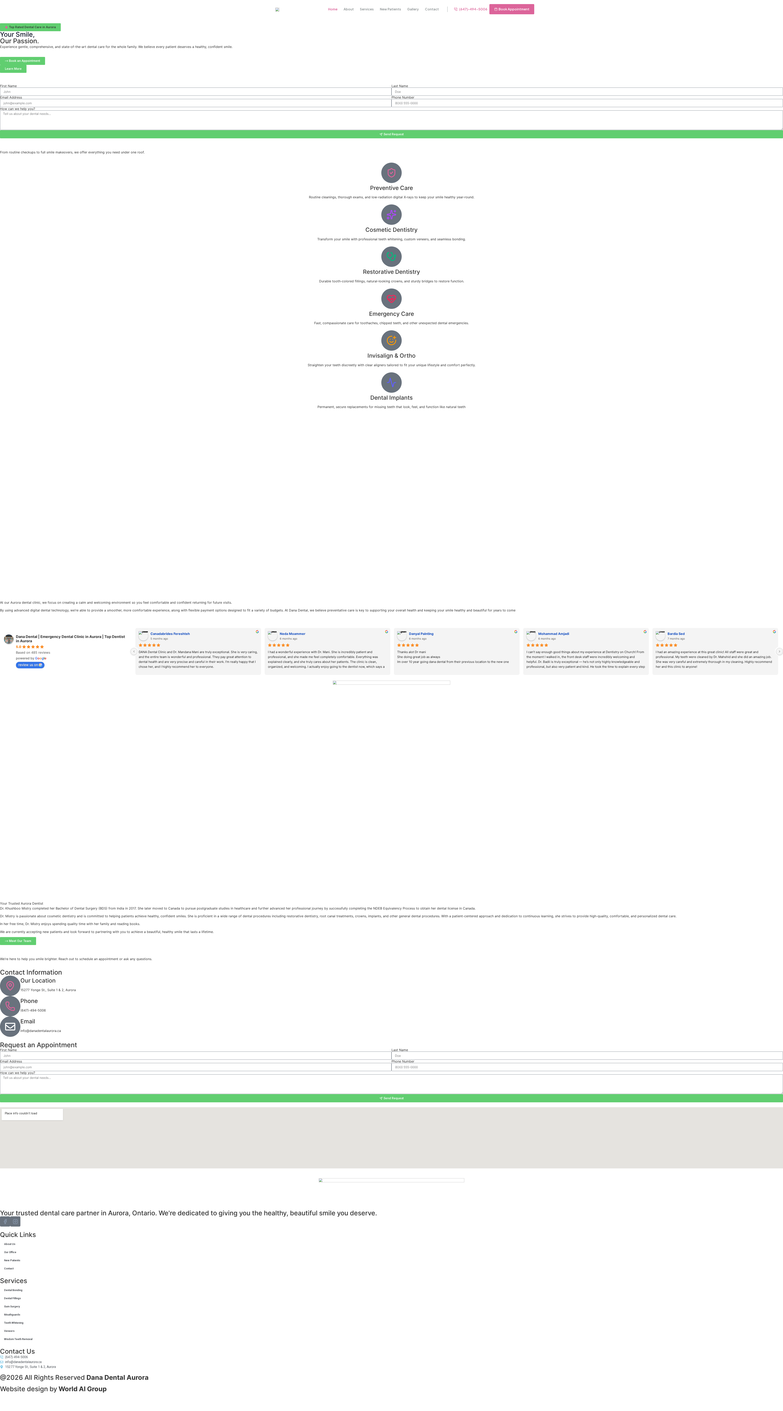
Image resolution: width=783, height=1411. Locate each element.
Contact (432, 9)
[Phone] (10, 1006)
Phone (29, 1000)
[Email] (10, 1026)
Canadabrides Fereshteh (170, 634)
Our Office (10, 1252)
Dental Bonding (13, 1290)
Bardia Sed (676, 634)
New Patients (390, 9)
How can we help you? (17, 108)
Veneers (9, 1330)
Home (332, 9)
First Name (8, 86)
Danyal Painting (421, 634)
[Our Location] (10, 986)
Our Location (38, 980)
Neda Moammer (292, 634)
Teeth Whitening (13, 1322)
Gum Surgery (12, 1306)
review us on (28, 665)
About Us (9, 1244)
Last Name (400, 86)
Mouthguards (12, 1314)
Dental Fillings (12, 1298)
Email (27, 1021)
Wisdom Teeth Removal (18, 1339)
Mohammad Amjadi (553, 634)
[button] (30, 27)
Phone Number (403, 97)
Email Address (11, 97)
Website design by (53, 1389)
